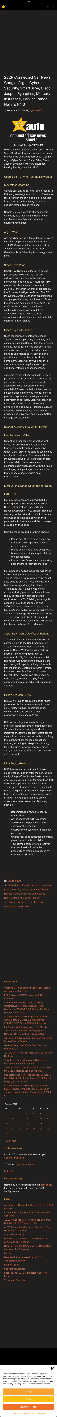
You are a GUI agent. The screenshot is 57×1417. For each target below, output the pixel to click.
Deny (28, 1399)
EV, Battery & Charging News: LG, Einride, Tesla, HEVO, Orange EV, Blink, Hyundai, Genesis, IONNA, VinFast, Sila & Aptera (26, 1030)
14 (48, 1119)
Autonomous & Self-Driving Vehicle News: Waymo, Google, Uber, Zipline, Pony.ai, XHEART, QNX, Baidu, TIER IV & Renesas (26, 1020)
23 (13, 1129)
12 (34, 1119)
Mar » (15, 1140)
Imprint (7, 1253)
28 (48, 1129)
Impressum (41, 1413)
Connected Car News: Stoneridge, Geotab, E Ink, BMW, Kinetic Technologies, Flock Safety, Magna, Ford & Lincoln (27, 1078)
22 (6, 1129)
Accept (28, 1391)
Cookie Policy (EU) (14, 1234)
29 (6, 1134)
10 (20, 1119)
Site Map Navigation (14, 1268)
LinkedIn (8, 1171)
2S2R (11, 880)
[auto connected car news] (3, 6)
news (18, 880)
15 (6, 1124)
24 (20, 1129)
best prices (46, 1184)
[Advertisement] (28, 40)
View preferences (28, 1406)
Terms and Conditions (15, 1280)
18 (27, 1124)
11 (27, 1119)
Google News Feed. (14, 1157)
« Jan (7, 1140)
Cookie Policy (17, 1413)
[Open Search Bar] (48, 6)
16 (13, 1124)
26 (34, 1129)
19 (34, 1124)
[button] (52, 1368)
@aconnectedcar (25, 1164)
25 (27, 1129)
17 (20, 1124)
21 (48, 1124)
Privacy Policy (29, 1413)
